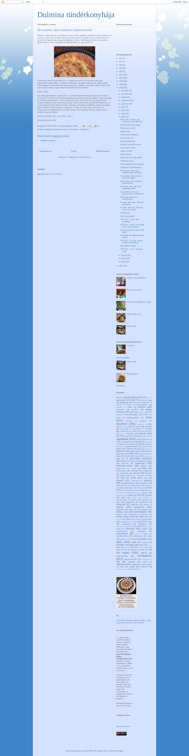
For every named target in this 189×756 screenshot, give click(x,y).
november (125, 94)
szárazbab (141, 531)
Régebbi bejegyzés (103, 151)
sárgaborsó (142, 524)
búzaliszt (121, 423)
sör (127, 526)
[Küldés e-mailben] (88, 126)
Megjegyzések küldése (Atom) (79, 157)
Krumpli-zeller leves (127, 141)
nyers (118, 502)
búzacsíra (129, 421)
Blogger (120, 751)
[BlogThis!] (90, 126)
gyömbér (147, 449)
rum (132, 522)
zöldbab (132, 567)
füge (150, 444)
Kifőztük (149, 473)
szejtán (145, 534)
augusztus (125, 104)
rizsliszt (132, 519)
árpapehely (145, 402)
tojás (118, 547)
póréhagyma (132, 514)
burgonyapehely (133, 418)
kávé (127, 468)
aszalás (119, 405)
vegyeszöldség (122, 556)
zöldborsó (144, 567)
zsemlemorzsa (133, 569)
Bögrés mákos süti (134, 314)
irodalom (146, 456)
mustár (134, 497)
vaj (150, 549)
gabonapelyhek (132, 446)
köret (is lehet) (128, 478)
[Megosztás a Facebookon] (95, 126)
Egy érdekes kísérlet (128, 246)
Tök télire (130, 346)
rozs (139, 519)
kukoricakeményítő (128, 483)
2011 (121, 78)
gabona (121, 446)
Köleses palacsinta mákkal (130, 125)
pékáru (119, 512)
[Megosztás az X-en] (93, 126)
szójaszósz (123, 539)
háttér (131, 454)
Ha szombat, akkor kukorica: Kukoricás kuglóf (131, 177)
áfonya (118, 397)
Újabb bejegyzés (45, 151)
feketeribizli (148, 442)
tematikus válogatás (125, 545)
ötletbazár (120, 504)
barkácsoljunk (142, 405)
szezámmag (137, 536)
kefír (134, 468)
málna (150, 490)
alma (132, 400)
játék (118, 459)
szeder (137, 534)
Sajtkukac (41, 35)
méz (139, 495)
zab (118, 562)
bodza (132, 412)
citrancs (122, 426)
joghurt (124, 461)
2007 (121, 266)
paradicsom (138, 507)
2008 (121, 88)
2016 (121, 65)
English (139, 439)
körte (145, 478)
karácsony (140, 463)
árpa (150, 400)
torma (126, 547)
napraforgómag (121, 500)
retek (146, 517)
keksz (144, 468)
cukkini (138, 427)
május (123, 114)
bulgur (118, 417)
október (124, 97)
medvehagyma (120, 495)
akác (148, 397)
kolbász (141, 475)
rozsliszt (148, 519)
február (124, 258)
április (123, 117)
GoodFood (129, 449)
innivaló (137, 456)
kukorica (65, 129)
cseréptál (148, 427)
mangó (137, 493)
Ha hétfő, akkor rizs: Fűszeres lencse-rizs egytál (131, 209)
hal (140, 451)
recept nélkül (122, 516)
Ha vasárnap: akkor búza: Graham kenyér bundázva (131, 172)
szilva (149, 536)
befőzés (141, 407)
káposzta (124, 463)
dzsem (126, 436)
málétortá (48, 35)
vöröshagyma (146, 559)
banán (129, 405)
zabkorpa (131, 562)
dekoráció (130, 434)
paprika (119, 507)
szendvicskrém (122, 536)
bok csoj (140, 412)
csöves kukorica (146, 431)
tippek (141, 545)
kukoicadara (56, 129)
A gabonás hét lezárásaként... (131, 167)
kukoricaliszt (74, 129)
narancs (134, 500)
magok (135, 490)
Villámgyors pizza (127, 161)
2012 (121, 75)
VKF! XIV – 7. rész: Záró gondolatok (129, 220)
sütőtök (144, 529)
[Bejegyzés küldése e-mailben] (83, 126)
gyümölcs (120, 451)
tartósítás (142, 539)
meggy (130, 495)
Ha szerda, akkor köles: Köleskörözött (129, 198)
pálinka (146, 504)
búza (149, 417)
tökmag (140, 547)
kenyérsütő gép (126, 473)
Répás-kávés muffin (127, 128)
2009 (121, 85)
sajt (139, 522)
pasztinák (120, 509)
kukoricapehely (121, 485)
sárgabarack (126, 524)
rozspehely (124, 522)
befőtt (130, 407)
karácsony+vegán (124, 466)
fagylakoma (128, 442)
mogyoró (148, 495)
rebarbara (145, 514)
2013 (121, 71)
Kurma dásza (135, 485)
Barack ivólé (131, 326)
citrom (129, 427)
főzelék (132, 444)
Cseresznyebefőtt (122, 358)
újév (125, 550)
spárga (148, 526)
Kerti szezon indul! (127, 216)
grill (139, 449)
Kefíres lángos (125, 154)
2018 (121, 58)
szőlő (132, 539)
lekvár (122, 488)
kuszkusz (148, 485)
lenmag (140, 488)
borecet (119, 414)
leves (149, 488)
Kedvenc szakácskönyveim (130, 144)
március (124, 255)
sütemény (130, 529)
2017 (121, 62)
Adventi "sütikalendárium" (136, 278)
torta (132, 547)
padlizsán (134, 505)
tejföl (134, 542)
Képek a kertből (126, 151)
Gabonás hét (125, 213)
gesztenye (145, 446)
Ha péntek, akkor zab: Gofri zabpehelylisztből (130, 188)
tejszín (145, 542)
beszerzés (120, 410)
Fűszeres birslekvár (134, 290)
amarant (142, 400)
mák (142, 490)
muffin (123, 497)
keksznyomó (121, 471)
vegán (125, 552)
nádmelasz (145, 497)
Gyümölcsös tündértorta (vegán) (139, 302)
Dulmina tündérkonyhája (76, 14)
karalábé (143, 466)
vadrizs (143, 550)
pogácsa (119, 514)
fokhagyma (122, 444)
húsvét (127, 456)
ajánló (139, 397)
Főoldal (73, 151)
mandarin (121, 493)
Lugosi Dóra (126, 490)
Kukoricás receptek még (46, 116)
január (123, 262)
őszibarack (144, 502)
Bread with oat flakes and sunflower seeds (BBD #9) (131, 121)
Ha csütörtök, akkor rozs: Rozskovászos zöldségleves (132, 193)
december (125, 91)
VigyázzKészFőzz (130, 559)
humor (140, 454)
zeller (122, 567)
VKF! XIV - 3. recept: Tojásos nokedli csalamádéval (131, 242)
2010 (121, 81)
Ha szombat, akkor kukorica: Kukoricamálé (131, 182)
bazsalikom (119, 407)
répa (137, 516)
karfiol (118, 468)
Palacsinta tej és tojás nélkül (131, 157)
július (123, 107)
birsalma (135, 410)
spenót (118, 529)
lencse (130, 488)
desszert (142, 433)
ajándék (127, 397)
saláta (149, 522)
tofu (148, 545)
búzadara (143, 421)
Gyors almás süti (126, 138)
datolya (121, 433)
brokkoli (146, 414)
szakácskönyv (121, 531)
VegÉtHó (143, 553)
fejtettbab (137, 442)
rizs (123, 519)
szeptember (125, 100)
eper (147, 439)
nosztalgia (145, 500)
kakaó (132, 461)
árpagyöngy (124, 402)
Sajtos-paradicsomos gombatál (131, 164)
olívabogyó (130, 502)
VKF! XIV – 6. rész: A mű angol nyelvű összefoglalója (132, 226)
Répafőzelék (125, 131)
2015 (121, 68)
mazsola (145, 493)
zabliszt (145, 562)
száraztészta (122, 534)
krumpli (119, 480)
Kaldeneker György (144, 461)
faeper (118, 442)
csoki (134, 431)
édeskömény (138, 436)
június (123, 110)
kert (138, 473)
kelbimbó (134, 471)
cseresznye (124, 429)
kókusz (122, 476)
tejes (119, 541)
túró (146, 547)
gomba (118, 449)
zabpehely (121, 564)
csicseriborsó (136, 429)
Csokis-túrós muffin (127, 148)
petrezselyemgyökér (138, 512)
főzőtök (141, 444)
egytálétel (47, 129)
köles (150, 476)
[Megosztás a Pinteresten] (98, 126)
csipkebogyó (124, 431)
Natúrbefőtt (120, 386)
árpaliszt (135, 402)
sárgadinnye (120, 526)
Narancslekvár (132, 374)
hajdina (132, 451)
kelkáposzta (147, 471)
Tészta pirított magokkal (129, 135)
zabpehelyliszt (136, 564)
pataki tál (132, 509)
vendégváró (84, 129)
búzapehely (140, 424)
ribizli (117, 519)
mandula (129, 493)
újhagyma (134, 550)
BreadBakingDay (132, 415)
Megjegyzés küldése (48, 140)
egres (148, 436)
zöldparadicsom (121, 569)
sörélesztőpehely (137, 526)
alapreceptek (121, 400)
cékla (150, 424)
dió (117, 436)
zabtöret (149, 564)
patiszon (144, 509)
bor (147, 412)
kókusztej (133, 475)
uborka (118, 550)
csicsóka (148, 429)
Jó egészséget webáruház (139, 458)
